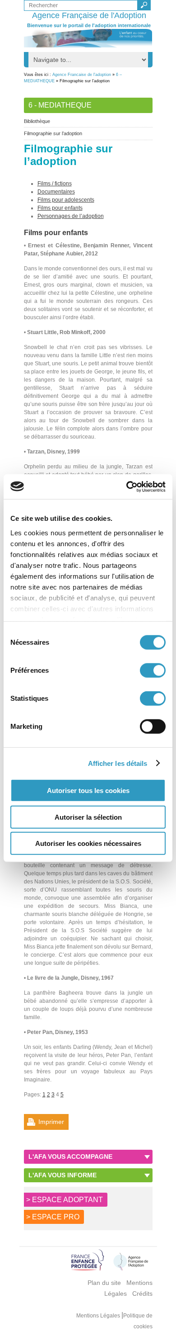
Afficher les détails (118, 763)
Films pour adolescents (65, 200)
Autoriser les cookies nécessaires (88, 843)
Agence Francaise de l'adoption (81, 74)
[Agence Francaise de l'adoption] (88, 38)
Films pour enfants (60, 208)
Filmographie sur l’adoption (53, 133)
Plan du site (104, 1282)
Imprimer (51, 1121)
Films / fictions (54, 183)
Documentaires (56, 192)
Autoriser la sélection (88, 817)
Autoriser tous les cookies (88, 790)
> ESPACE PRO (52, 1217)
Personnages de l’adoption (70, 216)
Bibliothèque (37, 121)
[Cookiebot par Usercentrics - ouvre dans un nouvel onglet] (127, 486)
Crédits (142, 1293)
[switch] (153, 670)
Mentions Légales (98, 1315)
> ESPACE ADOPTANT (64, 1200)
